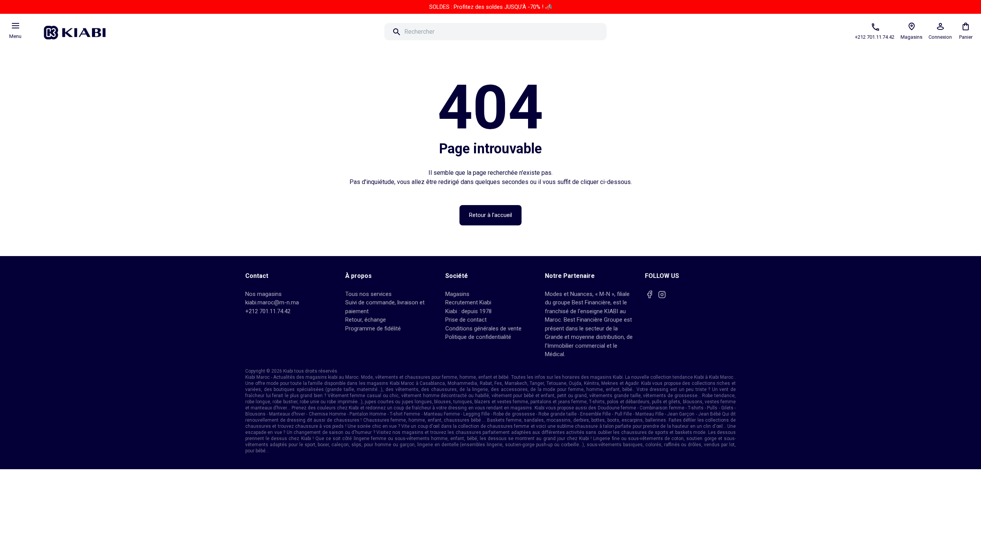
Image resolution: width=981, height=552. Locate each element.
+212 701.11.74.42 (267, 311)
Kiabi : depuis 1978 (468, 311)
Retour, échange (365, 319)
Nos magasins (263, 294)
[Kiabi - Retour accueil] (78, 30)
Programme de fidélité (373, 328)
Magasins (457, 294)
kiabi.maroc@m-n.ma (272, 302)
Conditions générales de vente (483, 328)
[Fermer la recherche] (617, 31)
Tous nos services (368, 294)
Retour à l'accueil (490, 215)
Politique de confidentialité (478, 337)
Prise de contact (466, 319)
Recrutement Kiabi (468, 302)
